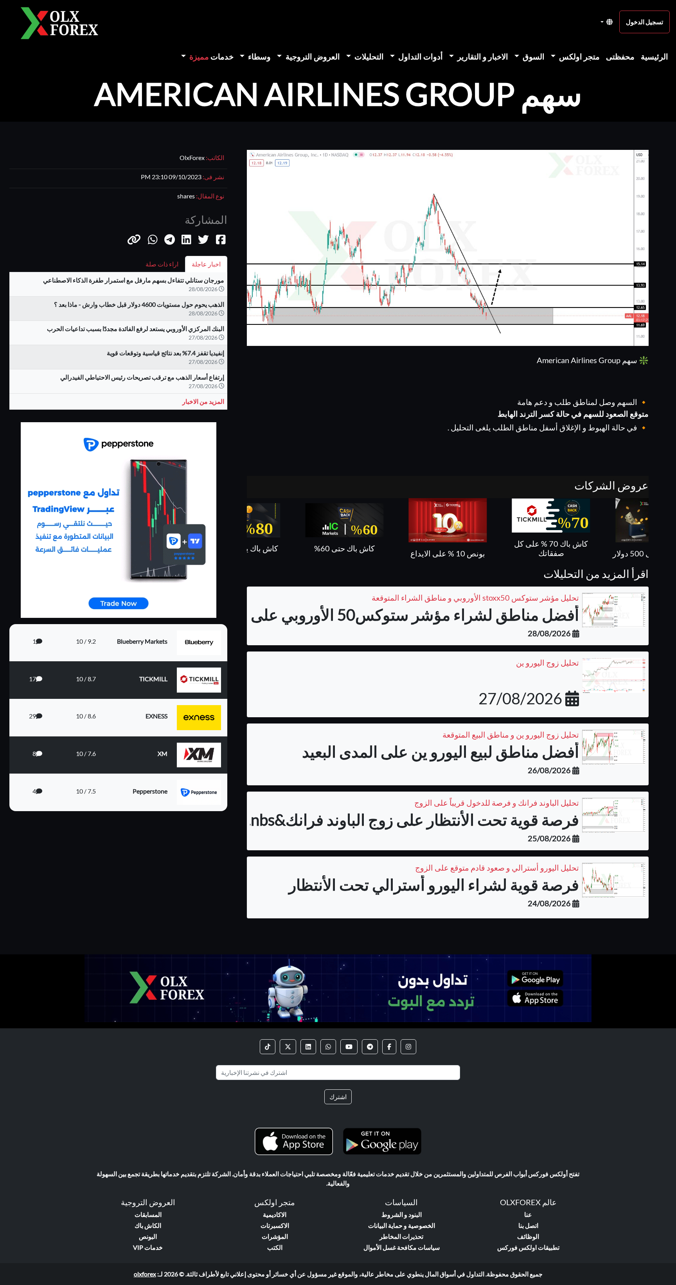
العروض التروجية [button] (312, 56)
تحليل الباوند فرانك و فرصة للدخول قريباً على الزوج (496, 802)
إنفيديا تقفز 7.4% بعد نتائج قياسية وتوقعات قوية (165, 352)
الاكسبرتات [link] (275, 1225)
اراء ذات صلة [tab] (162, 264)
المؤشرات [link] (275, 1236)
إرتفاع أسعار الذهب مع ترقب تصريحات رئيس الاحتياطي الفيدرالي (142, 377)
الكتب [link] (274, 1247)
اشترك (338, 1096)
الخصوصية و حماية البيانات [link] (401, 1225)
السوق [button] (533, 56)
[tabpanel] (118, 344)
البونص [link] (148, 1236)
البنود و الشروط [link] (401, 1214)
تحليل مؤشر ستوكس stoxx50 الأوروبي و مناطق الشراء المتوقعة (475, 597)
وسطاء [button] (258, 56)
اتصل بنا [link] (528, 1225)
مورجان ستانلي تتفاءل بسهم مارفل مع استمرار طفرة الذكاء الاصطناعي (133, 280)
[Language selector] (606, 21)
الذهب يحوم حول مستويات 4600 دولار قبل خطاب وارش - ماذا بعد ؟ (139, 304)
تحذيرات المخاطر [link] (401, 1236)
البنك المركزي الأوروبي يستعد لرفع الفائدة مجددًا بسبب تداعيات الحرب (135, 328)
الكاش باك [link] (148, 1225)
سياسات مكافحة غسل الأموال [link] (401, 1247)
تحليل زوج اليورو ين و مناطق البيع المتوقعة (510, 734)
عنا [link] (528, 1214)
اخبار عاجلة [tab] (206, 264)
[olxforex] (63, 22)
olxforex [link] (145, 1274)
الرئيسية (654, 56)
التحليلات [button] (368, 56)
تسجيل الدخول (644, 21)
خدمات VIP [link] (148, 1247)
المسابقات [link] (148, 1214)
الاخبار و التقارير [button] (482, 56)
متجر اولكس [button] (578, 56)
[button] (134, 239)
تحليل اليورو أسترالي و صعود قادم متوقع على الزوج (497, 867)
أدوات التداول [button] (420, 56)
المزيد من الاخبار (203, 401)
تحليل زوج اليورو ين (547, 662)
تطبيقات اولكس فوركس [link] (528, 1247)
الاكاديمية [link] (274, 1214)
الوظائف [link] (528, 1236)
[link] (408, 1046)
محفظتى (620, 56)
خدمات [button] (211, 56)
